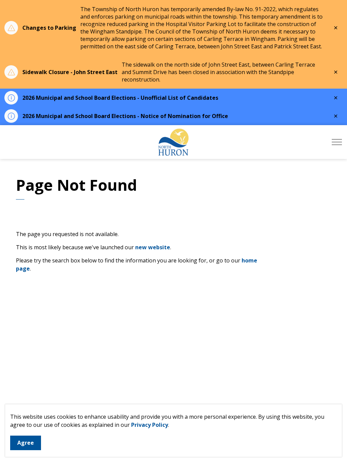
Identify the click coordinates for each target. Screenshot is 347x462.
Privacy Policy (149, 425)
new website (152, 247)
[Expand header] (337, 142)
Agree (25, 442)
